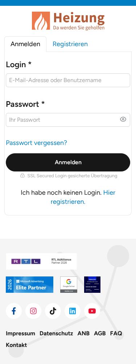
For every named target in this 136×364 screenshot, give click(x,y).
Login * (19, 64)
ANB (84, 333)
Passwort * (25, 104)
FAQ (116, 333)
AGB (100, 333)
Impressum (20, 333)
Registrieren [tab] (70, 44)
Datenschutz (56, 333)
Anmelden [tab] (25, 44)
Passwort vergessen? (36, 143)
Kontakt (16, 344)
